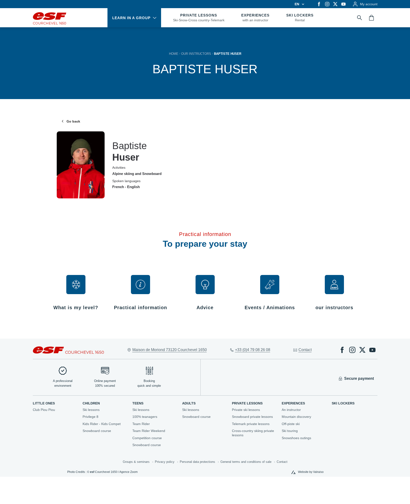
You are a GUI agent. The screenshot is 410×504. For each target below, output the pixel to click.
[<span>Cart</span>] (371, 17)
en (297, 4)
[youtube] (343, 4)
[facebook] (319, 4)
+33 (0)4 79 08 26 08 (252, 350)
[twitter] (335, 4)
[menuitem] (55, 403)
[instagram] (327, 4)
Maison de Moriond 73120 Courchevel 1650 (169, 350)
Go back (73, 121)
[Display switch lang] (302, 4)
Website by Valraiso (311, 472)
